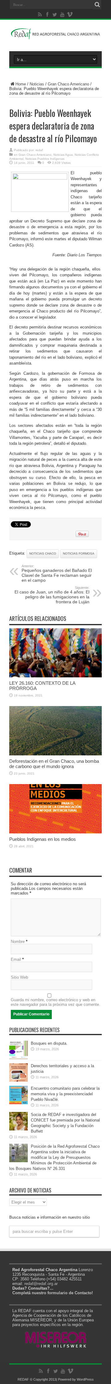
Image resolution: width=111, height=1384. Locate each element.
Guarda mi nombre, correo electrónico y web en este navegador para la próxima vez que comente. (55, 1002)
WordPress (85, 1379)
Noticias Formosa (78, 553)
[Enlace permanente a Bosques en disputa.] (18, 1058)
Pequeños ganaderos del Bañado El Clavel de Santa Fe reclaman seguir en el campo (57, 573)
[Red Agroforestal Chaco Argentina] (55, 35)
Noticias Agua (63, 154)
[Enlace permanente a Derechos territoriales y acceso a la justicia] (18, 1080)
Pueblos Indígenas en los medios (42, 839)
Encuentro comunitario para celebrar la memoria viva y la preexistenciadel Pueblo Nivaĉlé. (65, 1094)
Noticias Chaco (42, 553)
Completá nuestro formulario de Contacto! (52, 1293)
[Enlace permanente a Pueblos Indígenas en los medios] (55, 832)
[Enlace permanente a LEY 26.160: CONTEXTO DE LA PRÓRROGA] (55, 676)
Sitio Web (19, 977)
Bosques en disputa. (49, 1043)
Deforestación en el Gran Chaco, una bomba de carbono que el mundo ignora (54, 763)
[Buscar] (97, 4)
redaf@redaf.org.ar (41, 1283)
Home (20, 84)
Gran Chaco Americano (68, 84)
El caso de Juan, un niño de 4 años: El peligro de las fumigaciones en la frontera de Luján (51, 595)
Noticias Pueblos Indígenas (44, 158)
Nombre (18, 941)
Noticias (37, 84)
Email (16, 959)
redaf (39, 150)
